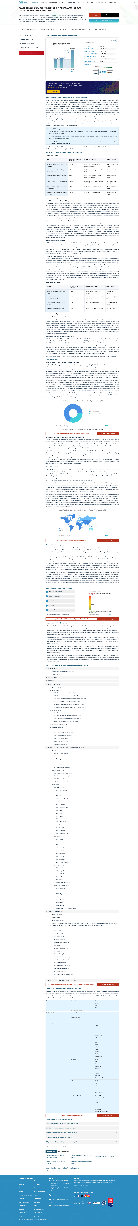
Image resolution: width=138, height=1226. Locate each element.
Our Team (37, 1184)
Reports (43, 2)
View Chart (53, 92)
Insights (21, 1198)
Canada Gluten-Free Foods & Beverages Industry (81, 1156)
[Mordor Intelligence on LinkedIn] (75, 1196)
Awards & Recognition (25, 1195)
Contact (97, 2)
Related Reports (51, 1151)
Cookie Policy (38, 1212)
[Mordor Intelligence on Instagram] (88, 1196)
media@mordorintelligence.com (60, 1205)
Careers (21, 1209)
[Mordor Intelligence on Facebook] (78, 1196)
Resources (81, 2)
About (63, 2)
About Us (21, 1184)
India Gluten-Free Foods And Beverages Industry (81, 1162)
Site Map (36, 1216)
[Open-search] (134, 2)
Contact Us (37, 1202)
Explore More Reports (63, 1151)
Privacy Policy (23, 1212)
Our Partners (37, 1188)
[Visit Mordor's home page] (28, 2)
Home (21, 1181)
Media (21, 1191)
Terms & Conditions (39, 1209)
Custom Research (54, 2)
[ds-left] (31, 53)
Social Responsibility (39, 1191)
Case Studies (37, 1198)
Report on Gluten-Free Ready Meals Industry (56, 1162)
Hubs (35, 1205)
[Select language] (102, 2)
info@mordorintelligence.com (60, 1199)
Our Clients (22, 1188)
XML (20, 1216)
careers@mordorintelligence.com (83, 1188)
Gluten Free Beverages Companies (56, 1171)
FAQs (35, 1195)
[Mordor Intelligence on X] (82, 1196)
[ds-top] (104, 20)
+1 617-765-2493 (111, 2)
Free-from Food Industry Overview (104, 1156)
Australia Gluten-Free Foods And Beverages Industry (55, 1156)
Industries (90, 2)
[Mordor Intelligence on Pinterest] (85, 1196)
